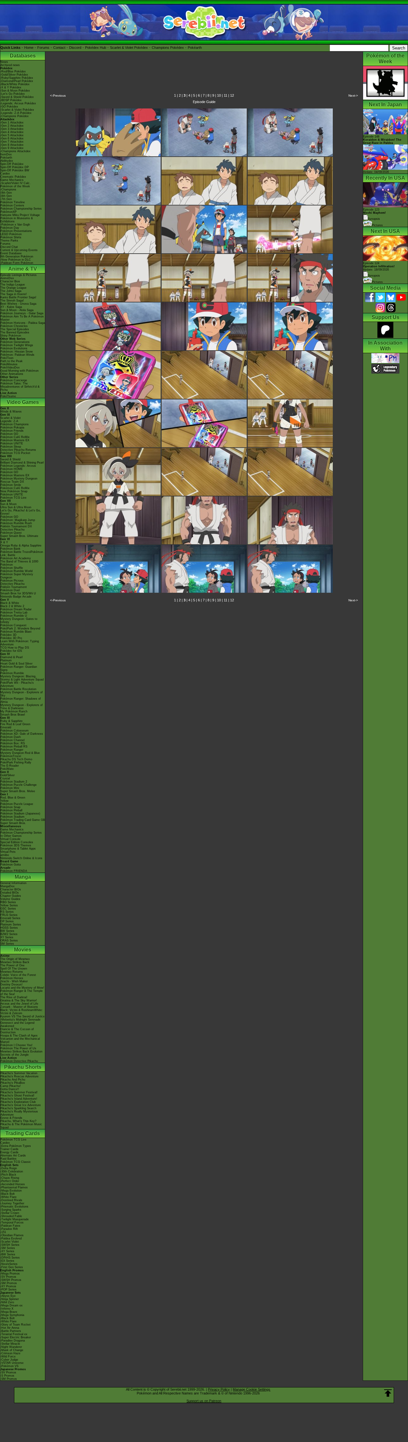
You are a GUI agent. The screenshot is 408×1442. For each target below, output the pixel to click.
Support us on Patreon (203, 1401)
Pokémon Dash (10, 737)
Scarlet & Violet (10, 418)
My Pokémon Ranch (13, 711)
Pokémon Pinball (11, 810)
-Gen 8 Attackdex (12, 144)
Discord (75, 47)
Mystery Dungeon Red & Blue (20, 752)
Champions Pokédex (168, 47)
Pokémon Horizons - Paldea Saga (22, 322)
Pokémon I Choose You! (16, 1045)
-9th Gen (6, 192)
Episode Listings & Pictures (18, 275)
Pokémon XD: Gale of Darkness (21, 733)
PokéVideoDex (10, 367)
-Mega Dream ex (11, 1305)
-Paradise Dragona (12, 1340)
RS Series (7, 911)
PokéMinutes (9, 364)
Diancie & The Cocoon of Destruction (17, 1031)
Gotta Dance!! (9, 1089)
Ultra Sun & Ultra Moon (15, 507)
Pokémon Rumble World (16, 571)
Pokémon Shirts (10, 237)
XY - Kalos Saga (11, 306)
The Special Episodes (14, 329)
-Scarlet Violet (9, 1241)
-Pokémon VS (9, 1366)
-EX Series (7, 1260)
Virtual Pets (8, 851)
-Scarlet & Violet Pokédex (17, 109)
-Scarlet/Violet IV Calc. (15, 183)
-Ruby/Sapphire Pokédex (16, 77)
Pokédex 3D (8, 634)
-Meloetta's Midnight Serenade (20, 1019)
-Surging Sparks (10, 1209)
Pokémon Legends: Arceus (18, 465)
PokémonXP (8, 211)
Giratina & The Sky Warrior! (18, 1000)
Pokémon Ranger (11, 749)
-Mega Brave (8, 1311)
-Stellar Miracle (10, 1343)
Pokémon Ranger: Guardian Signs (18, 668)
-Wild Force (8, 1356)
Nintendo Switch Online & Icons (21, 858)
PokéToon (6, 358)
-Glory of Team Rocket (15, 1324)
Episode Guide (204, 102)
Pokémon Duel (10, 590)
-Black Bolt (7, 1193)
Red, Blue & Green (12, 797)
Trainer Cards (9, 1149)
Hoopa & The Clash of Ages (19, 1035)
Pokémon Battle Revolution (18, 689)
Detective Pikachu (12, 529)
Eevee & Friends (11, 1117)
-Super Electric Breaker (15, 1337)
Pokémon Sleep (10, 446)
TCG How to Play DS (14, 647)
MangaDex (7, 886)
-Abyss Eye (8, 1295)
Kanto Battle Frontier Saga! (18, 297)
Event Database (11, 253)
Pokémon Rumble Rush (16, 523)
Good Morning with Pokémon (19, 370)
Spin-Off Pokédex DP (14, 167)
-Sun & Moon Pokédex (15, 90)
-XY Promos (8, 1286)
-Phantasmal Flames (14, 1187)
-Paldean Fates (10, 1225)
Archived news (10, 65)
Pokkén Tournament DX (16, 526)
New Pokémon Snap (13, 491)
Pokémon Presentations (16, 231)
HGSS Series (9, 927)
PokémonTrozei (10, 756)
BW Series (7, 931)
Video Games (23, 402)
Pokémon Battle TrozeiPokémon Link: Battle (21, 553)
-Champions (8, 189)
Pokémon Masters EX (14, 440)
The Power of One (12, 965)
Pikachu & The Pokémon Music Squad (21, 1126)
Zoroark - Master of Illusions (19, 1006)
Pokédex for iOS (11, 650)
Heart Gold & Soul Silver (16, 663)
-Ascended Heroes (12, 1184)
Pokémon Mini (9, 788)
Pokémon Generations (15, 342)
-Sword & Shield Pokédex (17, 97)
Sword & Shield (10, 459)
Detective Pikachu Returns (18, 449)
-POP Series (8, 1289)
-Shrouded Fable (11, 1216)
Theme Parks (9, 240)
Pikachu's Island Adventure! (18, 1098)
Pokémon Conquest (13, 625)
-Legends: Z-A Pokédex (16, 113)
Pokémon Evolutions (13, 348)
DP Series (7, 921)
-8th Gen (6, 195)
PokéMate (7, 768)
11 (225, 95)
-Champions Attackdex (15, 151)
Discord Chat (9, 247)
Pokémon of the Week (15, 186)
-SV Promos (8, 1276)
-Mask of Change (11, 1350)
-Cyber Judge (9, 1359)
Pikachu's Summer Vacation (18, 1073)
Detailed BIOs (9, 892)
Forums (43, 47)
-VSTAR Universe (12, 1362)
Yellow (4, 800)
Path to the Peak (11, 361)
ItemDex (6, 154)
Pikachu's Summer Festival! (19, 1092)
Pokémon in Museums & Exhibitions (16, 220)
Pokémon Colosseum (14, 730)
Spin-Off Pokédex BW (14, 170)
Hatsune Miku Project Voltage (20, 215)
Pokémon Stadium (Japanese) (20, 813)
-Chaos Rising (9, 1177)
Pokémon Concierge (13, 380)
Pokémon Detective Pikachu (19, 1061)
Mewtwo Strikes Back (14, 962)
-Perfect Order (9, 1181)
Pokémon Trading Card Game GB (22, 819)
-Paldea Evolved (11, 1238)
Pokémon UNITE (11, 443)
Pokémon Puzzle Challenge (18, 784)
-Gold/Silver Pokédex (14, 74)
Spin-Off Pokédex (12, 164)
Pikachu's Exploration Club (18, 1102)
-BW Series (7, 1254)
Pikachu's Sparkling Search (18, 1108)
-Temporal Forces (12, 1222)
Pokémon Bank (10, 548)
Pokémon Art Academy (15, 558)
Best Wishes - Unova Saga (18, 303)
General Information (13, 883)
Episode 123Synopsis (374, 214)
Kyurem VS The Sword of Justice (22, 1016)
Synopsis (374, 275)
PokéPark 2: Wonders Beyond (20, 628)
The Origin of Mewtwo (15, 959)
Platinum (6, 660)
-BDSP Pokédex (11, 100)
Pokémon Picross (12, 580)
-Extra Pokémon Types (15, 1146)
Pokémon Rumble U (13, 615)
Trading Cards (22, 1133)
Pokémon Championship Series (21, 208)
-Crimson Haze (10, 1353)
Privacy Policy (219, 1389)
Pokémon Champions (14, 424)
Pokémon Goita (10, 864)
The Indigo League (12, 284)
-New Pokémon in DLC (15, 259)
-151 (3, 1232)
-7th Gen (6, 199)
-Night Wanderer (11, 1347)
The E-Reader (9, 765)
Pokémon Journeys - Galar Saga (21, 313)
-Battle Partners (10, 1331)
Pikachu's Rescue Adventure (19, 1076)
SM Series (7, 943)
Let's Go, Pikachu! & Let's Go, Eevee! (20, 512)
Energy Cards (9, 1152)
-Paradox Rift (9, 1228)
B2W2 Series (9, 934)
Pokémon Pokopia (12, 427)
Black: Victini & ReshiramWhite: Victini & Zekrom (21, 1011)
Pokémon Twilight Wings (16, 345)
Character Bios (10, 281)
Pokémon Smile (10, 485)
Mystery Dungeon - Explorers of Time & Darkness (21, 706)
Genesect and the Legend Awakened (17, 1024)
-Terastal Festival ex (13, 1334)
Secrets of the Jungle (14, 1054)
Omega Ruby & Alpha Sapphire (20, 545)
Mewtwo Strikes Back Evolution (21, 1051)
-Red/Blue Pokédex (13, 71)
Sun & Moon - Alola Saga (16, 310)
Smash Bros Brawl (12, 714)
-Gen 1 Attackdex (12, 122)
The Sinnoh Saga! (12, 300)
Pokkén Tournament (13, 587)
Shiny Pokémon (10, 335)
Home (28, 47)
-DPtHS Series (10, 1257)
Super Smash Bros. (13, 823)
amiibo (4, 855)
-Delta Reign (8, 1168)
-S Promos (7, 1375)
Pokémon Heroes (11, 978)
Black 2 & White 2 (12, 606)
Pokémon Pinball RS (13, 746)
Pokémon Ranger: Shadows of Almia (20, 700)
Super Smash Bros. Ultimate (19, 536)
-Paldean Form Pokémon (16, 262)
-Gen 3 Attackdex (12, 128)
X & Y (4, 542)
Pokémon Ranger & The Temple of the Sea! (21, 992)
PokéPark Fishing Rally (15, 762)
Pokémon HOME (11, 469)
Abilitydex (6, 160)
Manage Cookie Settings (251, 1389)
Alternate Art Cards (13, 1155)
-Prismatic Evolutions (14, 1206)
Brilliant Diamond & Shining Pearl (22, 462)
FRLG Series (9, 915)
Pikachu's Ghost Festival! (17, 1095)
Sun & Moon (8, 504)
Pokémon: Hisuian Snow (16, 351)
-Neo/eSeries (9, 1264)
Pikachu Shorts (22, 1067)
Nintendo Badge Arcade (16, 596)
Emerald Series (10, 918)
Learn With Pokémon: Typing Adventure (19, 643)
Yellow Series (9, 905)
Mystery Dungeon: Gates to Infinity (18, 620)
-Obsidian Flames (12, 1235)
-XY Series (7, 1251)
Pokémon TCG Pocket (15, 453)
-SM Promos (8, 1283)
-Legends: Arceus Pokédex (18, 103)
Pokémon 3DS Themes (15, 845)
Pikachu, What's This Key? (18, 1121)
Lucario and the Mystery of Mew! (22, 987)
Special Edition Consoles (16, 842)
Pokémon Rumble (12, 673)
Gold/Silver (7, 775)
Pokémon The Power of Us (18, 1048)
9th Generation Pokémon (16, 256)
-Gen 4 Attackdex (12, 132)
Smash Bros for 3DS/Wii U (18, 593)
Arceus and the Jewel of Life (19, 1003)
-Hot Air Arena (9, 1327)
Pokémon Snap (10, 807)
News (4, 61)
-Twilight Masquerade (14, 1219)
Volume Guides (10, 899)
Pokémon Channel (12, 740)
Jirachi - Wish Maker (14, 981)
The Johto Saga (10, 291)
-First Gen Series (11, 1267)
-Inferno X (6, 1308)
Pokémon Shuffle (11, 567)
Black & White (9, 603)
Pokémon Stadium (12, 816)
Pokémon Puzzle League (16, 804)
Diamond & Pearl (11, 657)
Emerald (5, 727)
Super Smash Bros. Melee (17, 791)
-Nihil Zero (7, 1302)
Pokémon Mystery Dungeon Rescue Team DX (18, 480)
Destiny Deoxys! (11, 984)
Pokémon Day (9, 227)
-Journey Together (12, 1203)
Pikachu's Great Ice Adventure (20, 1105)
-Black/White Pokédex (15, 84)
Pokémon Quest (11, 532)
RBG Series (8, 902)
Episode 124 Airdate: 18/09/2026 (379, 266)
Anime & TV (22, 268)
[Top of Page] (388, 1393)
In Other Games (11, 835)
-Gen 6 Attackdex (12, 138)
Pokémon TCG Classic (15, 1161)
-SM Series (7, 1248)
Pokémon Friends (12, 430)
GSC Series (8, 908)
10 (219, 95)
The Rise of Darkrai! (13, 997)
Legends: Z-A (9, 421)
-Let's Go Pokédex (12, 93)
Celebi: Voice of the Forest (18, 975)
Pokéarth (195, 47)
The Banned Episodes (14, 332)
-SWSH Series (9, 1244)
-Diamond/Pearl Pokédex (16, 81)
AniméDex (7, 278)
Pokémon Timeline (12, 202)
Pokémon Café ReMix (15, 437)
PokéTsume (8, 396)
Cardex (5, 173)
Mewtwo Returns (11, 971)
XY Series (6, 937)
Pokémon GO (9, 433)
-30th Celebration (11, 1171)
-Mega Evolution (11, 1190)
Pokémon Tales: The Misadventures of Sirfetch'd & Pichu (20, 386)
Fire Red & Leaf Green (15, 724)
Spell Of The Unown (13, 968)
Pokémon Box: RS (12, 743)
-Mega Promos (10, 1273)
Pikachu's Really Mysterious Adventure (19, 1113)
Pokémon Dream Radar (16, 609)
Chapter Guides (10, 895)
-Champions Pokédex (14, 116)
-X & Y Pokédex (10, 87)
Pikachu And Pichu (12, 1079)
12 (232, 95)
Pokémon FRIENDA (13, 871)
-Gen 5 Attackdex (12, 135)
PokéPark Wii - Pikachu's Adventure (17, 684)
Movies (22, 949)
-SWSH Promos (10, 1280)
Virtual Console (10, 839)
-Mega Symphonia (12, 1315)
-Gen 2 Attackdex (12, 125)
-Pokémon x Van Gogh (15, 224)
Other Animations (11, 373)
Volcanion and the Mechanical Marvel (20, 1040)
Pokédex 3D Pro (11, 638)
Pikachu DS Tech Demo (16, 759)
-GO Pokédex (9, 106)
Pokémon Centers (12, 205)
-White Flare (8, 1197)
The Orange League (13, 287)
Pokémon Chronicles (14, 326)
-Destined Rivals (11, 1200)
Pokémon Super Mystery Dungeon (16, 576)
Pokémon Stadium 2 (13, 781)
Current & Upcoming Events (19, 250)
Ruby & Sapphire (11, 721)
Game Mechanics (12, 180)
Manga (23, 877)
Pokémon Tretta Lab (13, 612)
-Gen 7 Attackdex (12, 141)
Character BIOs (10, 889)
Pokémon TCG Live (13, 497)
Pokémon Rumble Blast (16, 631)
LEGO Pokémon (11, 234)
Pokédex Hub (95, 47)
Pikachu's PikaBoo (12, 1082)
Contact (59, 47)
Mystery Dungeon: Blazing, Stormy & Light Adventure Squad (22, 678)
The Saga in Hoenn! (13, 294)
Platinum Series (10, 924)
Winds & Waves (11, 411)
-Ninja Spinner (9, 1299)
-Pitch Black (8, 1174)
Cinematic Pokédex (13, 176)
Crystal (5, 778)
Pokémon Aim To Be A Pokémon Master (22, 318)
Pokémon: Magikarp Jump (17, 520)
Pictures (377, 225)
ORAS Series (9, 940)
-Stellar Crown (9, 1213)
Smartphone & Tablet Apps (18, 848)
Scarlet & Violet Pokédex (129, 47)
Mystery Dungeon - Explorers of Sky (21, 694)
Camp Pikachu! (10, 1086)
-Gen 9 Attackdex (12, 148)
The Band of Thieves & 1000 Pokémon (19, 563)
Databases (23, 55)
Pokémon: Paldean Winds (17, 354)
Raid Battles (8, 1158)
